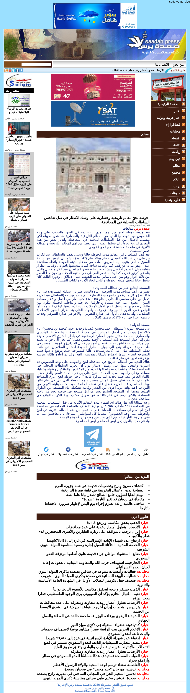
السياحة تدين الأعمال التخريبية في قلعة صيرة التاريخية (103, 490)
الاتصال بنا (162, 64)
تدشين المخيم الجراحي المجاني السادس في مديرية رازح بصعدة (86, 674)
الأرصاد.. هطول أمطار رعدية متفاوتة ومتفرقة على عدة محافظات (90, 602)
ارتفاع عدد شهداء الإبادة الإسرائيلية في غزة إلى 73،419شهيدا (93, 540)
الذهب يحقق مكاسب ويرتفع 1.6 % (113, 523)
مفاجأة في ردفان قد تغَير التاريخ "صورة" (113, 499)
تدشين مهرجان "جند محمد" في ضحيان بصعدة (100, 669)
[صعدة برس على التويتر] (13, 71)
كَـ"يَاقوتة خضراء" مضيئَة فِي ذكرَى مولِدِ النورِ (105, 625)
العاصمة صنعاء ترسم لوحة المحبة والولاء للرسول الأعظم (96, 665)
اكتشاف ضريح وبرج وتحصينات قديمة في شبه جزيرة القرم (100, 486)
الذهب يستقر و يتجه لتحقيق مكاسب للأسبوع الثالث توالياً (96, 589)
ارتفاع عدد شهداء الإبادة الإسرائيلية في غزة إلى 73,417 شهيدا (93, 638)
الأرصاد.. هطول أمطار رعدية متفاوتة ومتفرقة (105, 651)
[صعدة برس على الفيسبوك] (17, 71)
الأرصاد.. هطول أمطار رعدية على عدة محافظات (103, 527)
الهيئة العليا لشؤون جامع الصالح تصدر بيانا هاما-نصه (105, 495)
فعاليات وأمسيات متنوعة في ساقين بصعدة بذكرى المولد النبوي (87, 571)
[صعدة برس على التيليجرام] (21, 71)
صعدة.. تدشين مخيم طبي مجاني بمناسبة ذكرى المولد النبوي (89, 678)
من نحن (178, 64)
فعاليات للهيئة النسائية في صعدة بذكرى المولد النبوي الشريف (88, 576)
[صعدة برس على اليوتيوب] (10, 71)
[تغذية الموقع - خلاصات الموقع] (6, 71)
